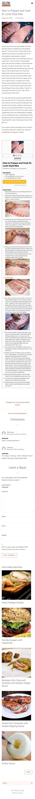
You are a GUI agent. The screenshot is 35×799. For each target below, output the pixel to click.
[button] (15, 158)
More (28, 772)
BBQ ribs (18, 49)
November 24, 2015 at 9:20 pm (16, 434)
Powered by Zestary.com (20, 185)
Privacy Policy (17, 793)
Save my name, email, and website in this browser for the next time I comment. (15, 548)
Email (4, 526)
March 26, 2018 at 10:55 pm (15, 449)
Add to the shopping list (14, 181)
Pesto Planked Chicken (13, 602)
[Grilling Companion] (6, 6)
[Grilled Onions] (17, 746)
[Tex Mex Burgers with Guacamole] (17, 623)
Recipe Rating (6, 485)
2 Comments (19, 18)
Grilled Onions (8, 763)
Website (4, 535)
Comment (5, 491)
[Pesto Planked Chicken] (17, 585)
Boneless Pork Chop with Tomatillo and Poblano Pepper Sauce (16, 683)
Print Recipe (18, 155)
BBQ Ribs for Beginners (11, 132)
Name (4, 516)
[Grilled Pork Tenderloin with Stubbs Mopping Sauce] (17, 706)
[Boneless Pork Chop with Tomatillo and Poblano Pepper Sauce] (17, 663)
